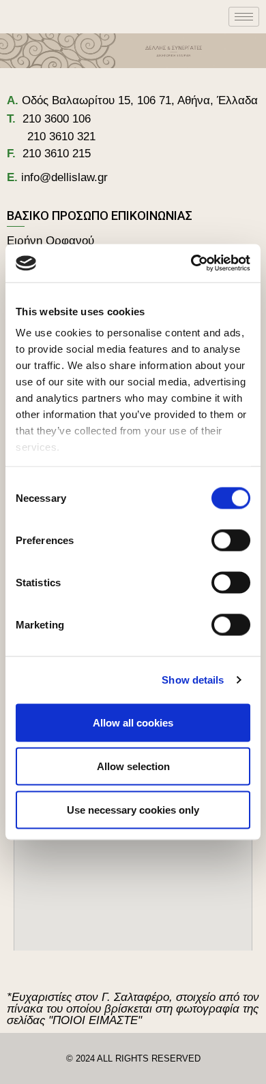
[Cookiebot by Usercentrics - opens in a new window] (191, 263)
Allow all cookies (133, 722)
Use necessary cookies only (133, 809)
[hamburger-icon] (243, 17)
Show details (193, 680)
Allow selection (133, 765)
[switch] (230, 540)
